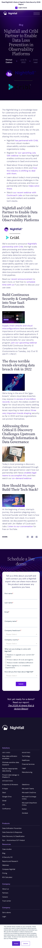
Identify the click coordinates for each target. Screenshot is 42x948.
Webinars (5, 865)
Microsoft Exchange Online (29, 798)
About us (5, 889)
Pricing (4, 873)
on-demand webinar (22, 478)
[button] (36, 13)
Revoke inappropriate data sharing (9, 770)
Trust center (6, 901)
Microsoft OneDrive (29, 792)
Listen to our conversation (20, 526)
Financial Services (28, 764)
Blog (3, 853)
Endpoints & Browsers (10, 784)
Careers (5, 897)
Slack (4, 792)
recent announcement (21, 279)
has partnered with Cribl (26, 140)
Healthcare (26, 760)
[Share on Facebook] (36, 537)
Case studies (7, 849)
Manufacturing (27, 772)
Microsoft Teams (28, 789)
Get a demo (6, 912)
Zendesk (25, 813)
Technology (26, 756)
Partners (5, 893)
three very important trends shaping (19, 411)
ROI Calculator (7, 877)
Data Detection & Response (12, 832)
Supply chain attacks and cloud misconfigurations (17, 327)
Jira (3, 805)
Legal (24, 768)
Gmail (4, 801)
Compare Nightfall (8, 869)
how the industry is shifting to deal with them (22, 171)
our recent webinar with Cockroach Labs (21, 194)
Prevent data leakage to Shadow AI (10, 776)
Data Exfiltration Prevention (12, 828)
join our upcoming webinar (24, 342)
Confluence (6, 809)
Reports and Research (10, 861)
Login (4, 917)
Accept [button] (16, 943)
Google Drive (7, 797)
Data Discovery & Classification (13, 836)
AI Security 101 (7, 857)
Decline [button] (25, 943)
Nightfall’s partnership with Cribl (19, 245)
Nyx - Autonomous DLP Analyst (13, 840)
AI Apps (5, 789)
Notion (24, 809)
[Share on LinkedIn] (27, 537)
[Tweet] (32, 537)
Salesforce (25, 784)
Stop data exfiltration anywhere (9, 757)
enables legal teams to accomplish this (19, 474)
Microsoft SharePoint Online (29, 804)
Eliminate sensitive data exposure (10, 763)
